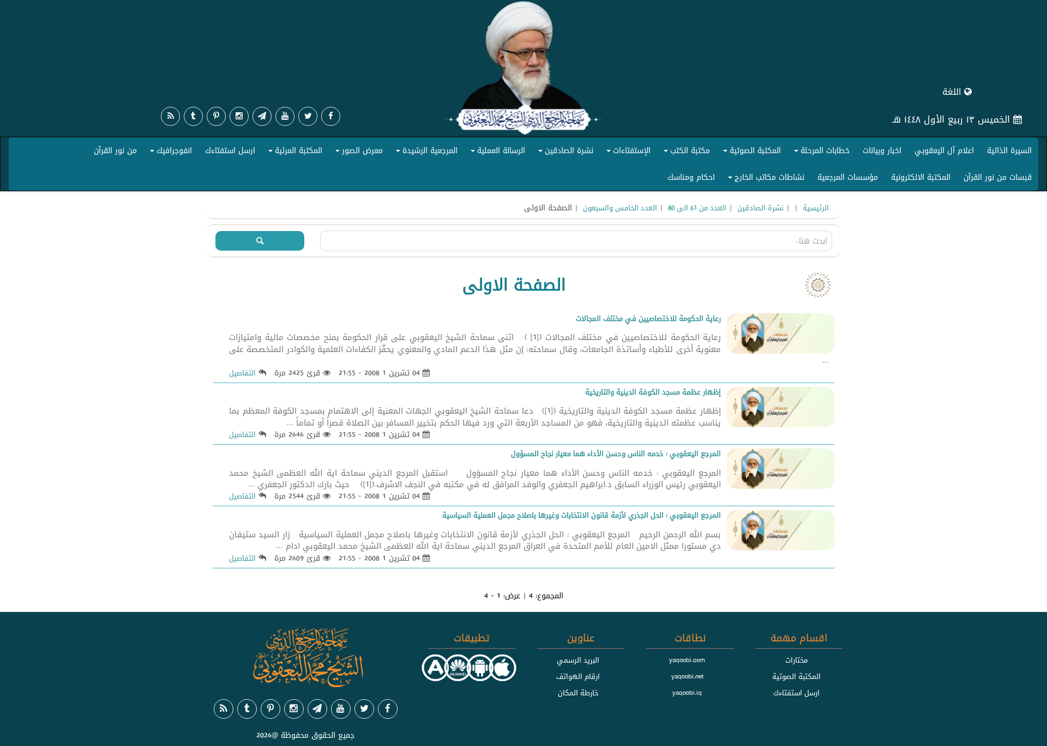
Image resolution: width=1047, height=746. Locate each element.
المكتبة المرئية (293, 152)
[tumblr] (193, 116)
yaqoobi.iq (687, 692)
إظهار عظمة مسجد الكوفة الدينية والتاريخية (653, 391)
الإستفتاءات (627, 152)
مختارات (796, 659)
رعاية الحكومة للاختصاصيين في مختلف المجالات (648, 318)
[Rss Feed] (170, 116)
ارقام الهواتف (578, 676)
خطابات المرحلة (820, 152)
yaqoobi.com (687, 659)
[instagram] (239, 116)
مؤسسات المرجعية (847, 177)
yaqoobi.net (687, 676)
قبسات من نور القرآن (998, 177)
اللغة (953, 92)
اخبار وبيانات (882, 150)
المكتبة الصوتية (750, 152)
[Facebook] (330, 116)
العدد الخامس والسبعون (620, 207)
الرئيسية (816, 207)
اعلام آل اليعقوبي (944, 150)
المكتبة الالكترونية (920, 177)
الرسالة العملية (496, 152)
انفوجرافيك (169, 152)
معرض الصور (357, 152)
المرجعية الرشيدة (425, 152)
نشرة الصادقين (564, 152)
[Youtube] (284, 116)
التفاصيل (242, 372)
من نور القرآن (115, 150)
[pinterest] (216, 116)
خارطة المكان (578, 692)
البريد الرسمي (578, 659)
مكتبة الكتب (685, 152)
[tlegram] (262, 116)
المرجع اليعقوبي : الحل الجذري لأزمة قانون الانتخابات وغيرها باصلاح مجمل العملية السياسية (581, 514)
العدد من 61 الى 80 (697, 207)
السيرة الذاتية (1009, 150)
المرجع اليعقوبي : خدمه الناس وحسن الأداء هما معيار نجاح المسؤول (616, 453)
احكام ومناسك (691, 177)
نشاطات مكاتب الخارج (764, 179)
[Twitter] (307, 116)
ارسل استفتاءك (230, 150)
